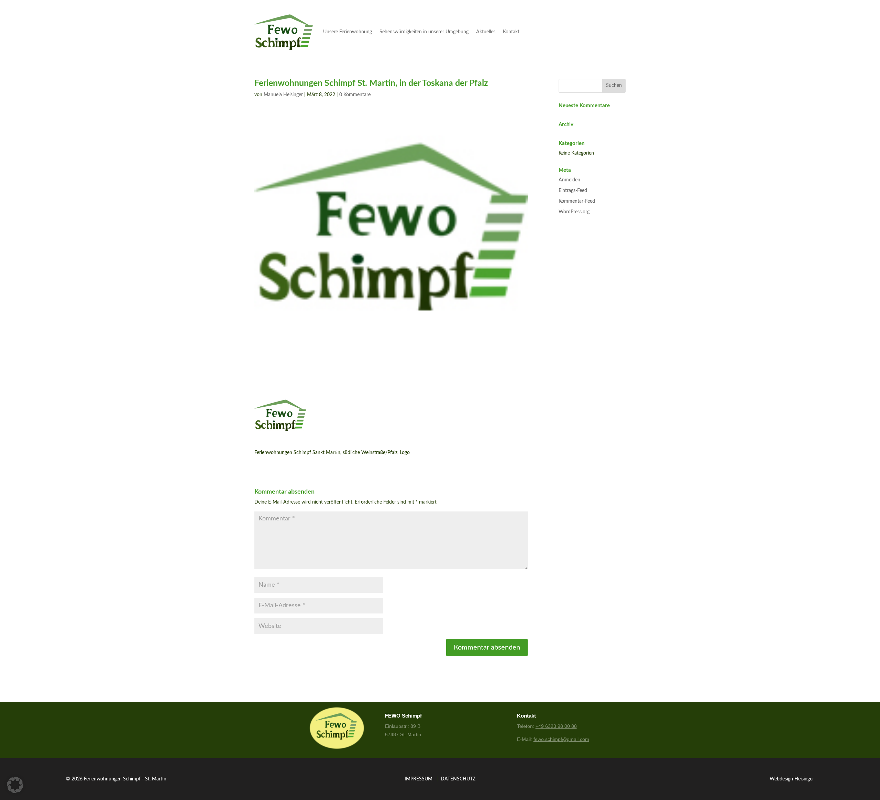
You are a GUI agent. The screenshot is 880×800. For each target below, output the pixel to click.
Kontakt (511, 32)
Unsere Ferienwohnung (347, 32)
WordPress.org (574, 212)
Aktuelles (485, 32)
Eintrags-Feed (573, 190)
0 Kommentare (355, 94)
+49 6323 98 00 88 (556, 726)
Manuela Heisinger (283, 94)
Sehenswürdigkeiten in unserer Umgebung (424, 32)
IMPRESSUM (418, 779)
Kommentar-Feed (577, 201)
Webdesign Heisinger (792, 779)
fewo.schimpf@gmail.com (561, 739)
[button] (15, 785)
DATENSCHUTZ (458, 779)
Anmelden (569, 180)
